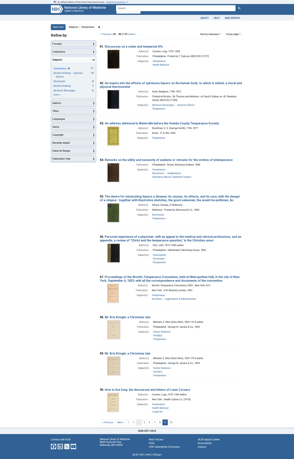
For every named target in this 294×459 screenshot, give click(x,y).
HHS (148, 454)
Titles (55, 111)
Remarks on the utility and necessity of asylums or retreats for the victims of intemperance (169, 160)
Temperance (159, 61)
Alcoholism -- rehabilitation (166, 173)
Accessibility (205, 443)
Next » (132, 34)
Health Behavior (161, 64)
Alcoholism (158, 214)
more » (57, 94)
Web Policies (156, 439)
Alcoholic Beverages (64, 90)
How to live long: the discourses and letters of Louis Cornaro (147, 390)
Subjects (57, 59)
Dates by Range (61, 150)
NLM (135, 454)
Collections (58, 51)
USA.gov (157, 454)
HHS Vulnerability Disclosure (164, 446)
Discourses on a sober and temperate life (134, 46)
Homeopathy (159, 255)
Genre (55, 126)
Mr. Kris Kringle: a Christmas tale (127, 317)
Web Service (232, 18)
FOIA (151, 443)
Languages (58, 119)
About (204, 18)
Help (217, 18)
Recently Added (61, 142)
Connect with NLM (60, 439)
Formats (57, 43)
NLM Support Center (209, 439)
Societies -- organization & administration (174, 298)
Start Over (58, 27)
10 (232, 34)
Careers (202, 446)
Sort (209, 34)
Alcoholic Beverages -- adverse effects (173, 105)
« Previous (105, 34)
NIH (142, 454)
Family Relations (162, 331)
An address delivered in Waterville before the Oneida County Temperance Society (162, 123)
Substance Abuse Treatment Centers (171, 176)
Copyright (57, 134)
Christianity (159, 258)
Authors (56, 103)
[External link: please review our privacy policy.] (53, 446)
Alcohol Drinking (62, 85)
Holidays (157, 335)
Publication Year (61, 158)
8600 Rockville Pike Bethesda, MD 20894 (111, 443)
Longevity (157, 411)
